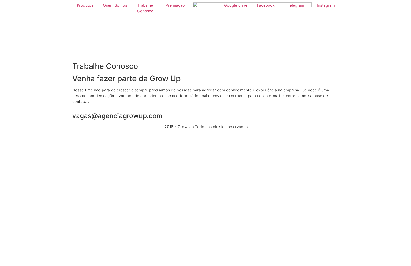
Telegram (296, 5)
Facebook (266, 5)
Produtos (85, 5)
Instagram (326, 5)
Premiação (175, 5)
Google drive (235, 5)
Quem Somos (115, 5)
